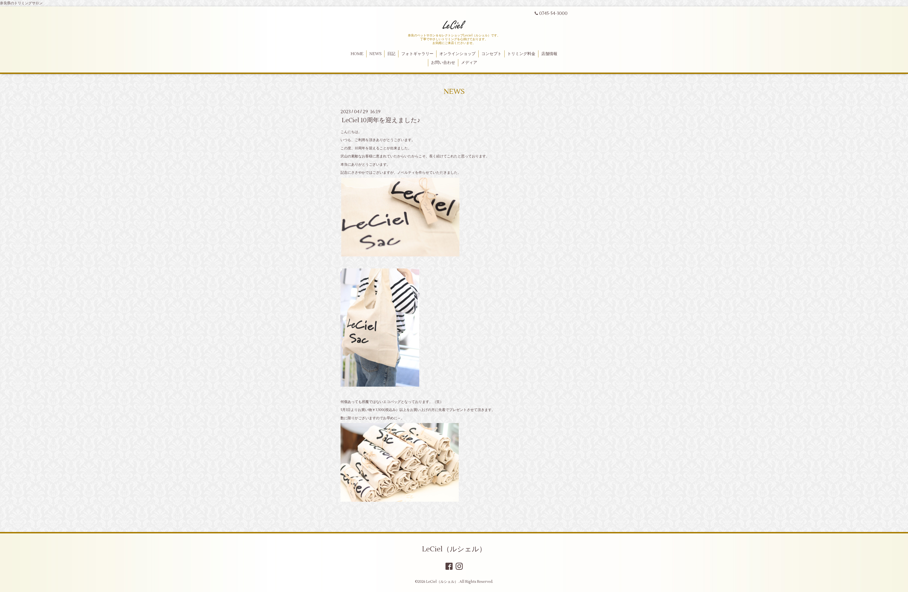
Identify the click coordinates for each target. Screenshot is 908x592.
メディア (469, 62)
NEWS (375, 53)
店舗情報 (549, 53)
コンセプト (491, 53)
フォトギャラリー (417, 53)
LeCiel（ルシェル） (454, 549)
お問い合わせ (443, 62)
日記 (391, 53)
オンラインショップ (457, 53)
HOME (357, 53)
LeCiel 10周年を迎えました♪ (381, 120)
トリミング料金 (521, 53)
